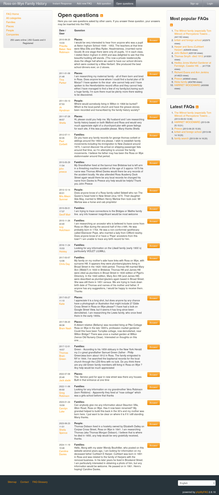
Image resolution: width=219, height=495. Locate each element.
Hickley (63, 251)
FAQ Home (12, 14)
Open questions (124, 3)
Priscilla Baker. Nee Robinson (65, 49)
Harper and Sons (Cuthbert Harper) (189, 48)
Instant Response (62, 3)
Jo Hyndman (64, 108)
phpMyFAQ (202, 492)
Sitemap (12, 482)
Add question (104, 3)
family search (181, 138)
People (10, 30)
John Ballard (181, 53)
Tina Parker (62, 81)
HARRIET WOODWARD (187, 85)
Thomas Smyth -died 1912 (188, 56)
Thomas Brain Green (63, 356)
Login (210, 3)
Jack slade (65, 380)
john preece (63, 170)
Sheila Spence (63, 431)
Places (10, 26)
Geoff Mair (64, 214)
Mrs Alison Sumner (64, 197)
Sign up (194, 3)
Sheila (62, 122)
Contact (24, 482)
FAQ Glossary (40, 482)
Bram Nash (65, 328)
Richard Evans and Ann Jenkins (191, 72)
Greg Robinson (64, 394)
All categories (13, 18)
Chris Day (64, 264)
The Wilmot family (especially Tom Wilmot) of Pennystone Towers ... (192, 32)
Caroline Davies (63, 452)
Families (10, 22)
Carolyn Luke (63, 410)
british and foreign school (188, 40)
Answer (154, 40)
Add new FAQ (84, 3)
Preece (178, 78)
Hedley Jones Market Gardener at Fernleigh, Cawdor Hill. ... (192, 64)
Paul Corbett (63, 142)
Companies (12, 34)
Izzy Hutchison (64, 228)
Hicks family (181, 81)
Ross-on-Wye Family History (25, 3)
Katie (62, 303)
